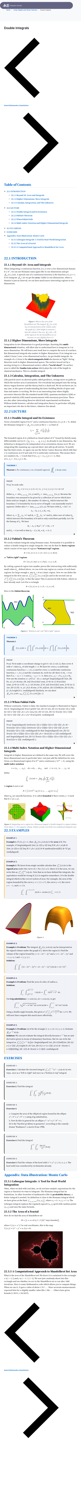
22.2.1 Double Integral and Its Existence (29, 211)
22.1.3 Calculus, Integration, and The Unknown (32, 202)
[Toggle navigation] (69, 5)
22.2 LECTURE (13, 208)
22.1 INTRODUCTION (16, 191)
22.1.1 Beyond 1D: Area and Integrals (27, 195)
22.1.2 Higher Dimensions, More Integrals (30, 199)
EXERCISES (12, 232)
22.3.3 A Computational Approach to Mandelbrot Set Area (37, 247)
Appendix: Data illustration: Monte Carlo (25, 235)
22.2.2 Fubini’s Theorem (21, 215)
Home (8, 10)
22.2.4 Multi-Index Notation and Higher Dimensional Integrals (39, 223)
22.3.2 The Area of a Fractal (23, 243)
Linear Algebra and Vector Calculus (25, 10)
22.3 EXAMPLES (14, 228)
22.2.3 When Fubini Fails (22, 219)
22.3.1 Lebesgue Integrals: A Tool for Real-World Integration (38, 239)
